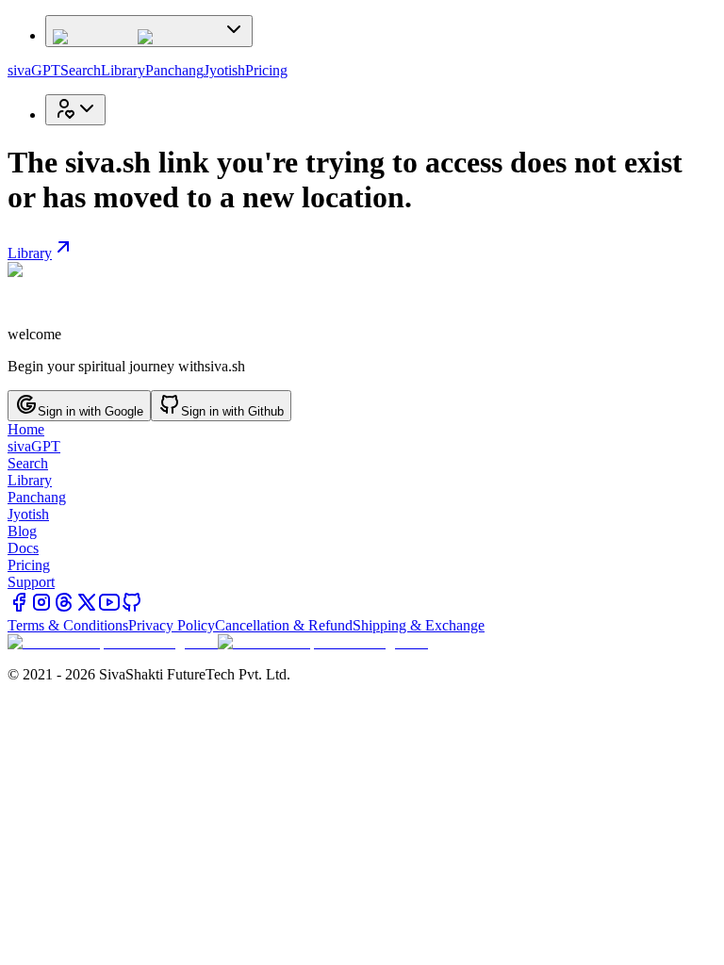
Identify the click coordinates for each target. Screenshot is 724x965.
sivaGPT (34, 70)
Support (31, 582)
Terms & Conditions (68, 625)
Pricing (266, 70)
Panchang (174, 70)
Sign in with (90, 411)
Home (26, 429)
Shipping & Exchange (419, 625)
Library (123, 70)
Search (80, 70)
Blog (22, 531)
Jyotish (224, 70)
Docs (23, 548)
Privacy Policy (171, 625)
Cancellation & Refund (284, 625)
